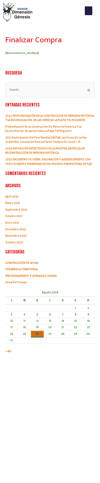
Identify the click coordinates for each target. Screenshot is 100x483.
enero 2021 (12, 222)
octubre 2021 (13, 216)
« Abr (8, 351)
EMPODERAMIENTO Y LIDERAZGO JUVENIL (31, 276)
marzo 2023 (12, 203)
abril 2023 (11, 196)
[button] (88, 10)
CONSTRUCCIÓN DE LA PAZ (21, 263)
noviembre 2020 (16, 236)
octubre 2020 (14, 242)
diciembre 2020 (15, 229)
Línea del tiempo (16, 282)
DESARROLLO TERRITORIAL (21, 269)
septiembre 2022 (16, 209)
